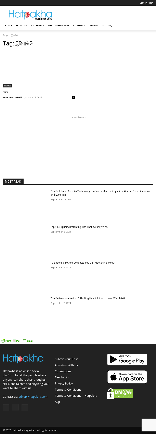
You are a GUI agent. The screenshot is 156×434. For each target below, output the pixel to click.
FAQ (109, 25)
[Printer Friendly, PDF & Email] (17, 342)
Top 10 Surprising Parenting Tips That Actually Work (79, 227)
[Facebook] (6, 3)
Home (8, 25)
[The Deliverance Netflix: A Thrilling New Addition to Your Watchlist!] (25, 312)
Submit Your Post (66, 359)
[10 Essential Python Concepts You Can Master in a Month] (25, 277)
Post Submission (58, 25)
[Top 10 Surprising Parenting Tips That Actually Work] (25, 241)
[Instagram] (13, 3)
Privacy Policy (64, 383)
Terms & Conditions (68, 389)
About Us (21, 25)
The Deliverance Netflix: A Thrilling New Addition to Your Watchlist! (88, 298)
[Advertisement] (105, 15)
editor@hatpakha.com (33, 396)
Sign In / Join (146, 2)
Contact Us (96, 25)
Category (37, 25)
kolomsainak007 (12, 97)
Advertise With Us (66, 365)
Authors (79, 25)
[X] (19, 3)
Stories (7, 85)
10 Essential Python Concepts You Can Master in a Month (83, 262)
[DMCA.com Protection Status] (120, 398)
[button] (148, 26)
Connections (63, 371)
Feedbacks (62, 377)
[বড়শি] (39, 69)
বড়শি (5, 92)
